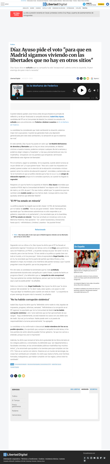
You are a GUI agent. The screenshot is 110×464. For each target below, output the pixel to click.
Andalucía (26, 8)
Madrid (32, 8)
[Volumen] (94, 90)
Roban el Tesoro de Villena (83, 0)
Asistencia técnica (51, 459)
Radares (15, 411)
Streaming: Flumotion (31, 461)
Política (84, 8)
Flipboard (101, 458)
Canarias (38, 8)
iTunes (84, 460)
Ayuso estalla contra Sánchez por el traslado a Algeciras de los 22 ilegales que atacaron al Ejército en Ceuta (86, 270)
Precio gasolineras (16, 405)
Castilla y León (46, 8)
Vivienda (75, 0)
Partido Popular (14, 367)
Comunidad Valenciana (58, 8)
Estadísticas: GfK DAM (20, 461)
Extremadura (70, 8)
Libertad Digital (43, 454)
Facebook (84, 458)
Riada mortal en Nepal (67, 0)
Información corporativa (11, 459)
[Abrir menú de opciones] (97, 90)
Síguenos (96, 78)
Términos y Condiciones (29, 459)
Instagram (91, 458)
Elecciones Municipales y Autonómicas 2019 (39, 364)
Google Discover (97, 458)
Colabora (101, 4)
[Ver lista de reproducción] (96, 98)
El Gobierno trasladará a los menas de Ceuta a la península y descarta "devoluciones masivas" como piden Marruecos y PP (87, 290)
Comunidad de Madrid (21, 364)
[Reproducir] (82, 90)
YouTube (94, 458)
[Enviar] (84, 78)
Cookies (41, 459)
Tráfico (14, 396)
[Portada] (54, 4)
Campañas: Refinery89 (8, 461)
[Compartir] (78, 78)
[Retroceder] (74, 90)
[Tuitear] (81, 78)
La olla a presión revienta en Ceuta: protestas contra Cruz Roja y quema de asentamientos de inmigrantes (86, 277)
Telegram (104, 458)
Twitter (88, 458)
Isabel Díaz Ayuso (57, 117)
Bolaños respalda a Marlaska (55, 0)
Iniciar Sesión (107, 4)
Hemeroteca (16, 415)
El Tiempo (16, 400)
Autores (62, 459)
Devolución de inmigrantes (42, 0)
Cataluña (78, 8)
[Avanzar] (89, 90)
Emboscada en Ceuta (31, 0)
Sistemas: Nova (41, 461)
